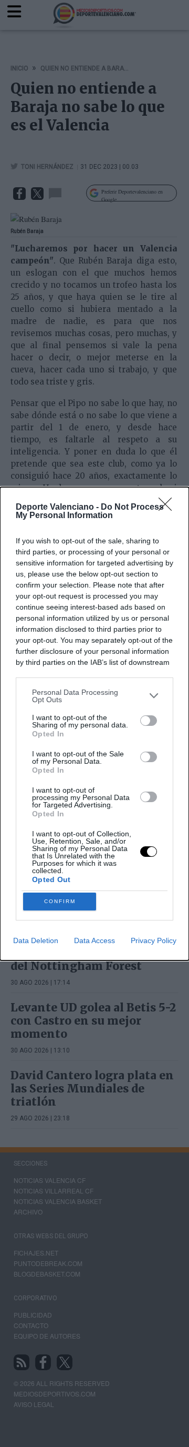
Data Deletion (35, 940)
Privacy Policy (153, 940)
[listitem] (94, 696)
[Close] (168, 508)
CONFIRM (60, 901)
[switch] (148, 720)
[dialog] (94, 723)
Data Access (94, 940)
